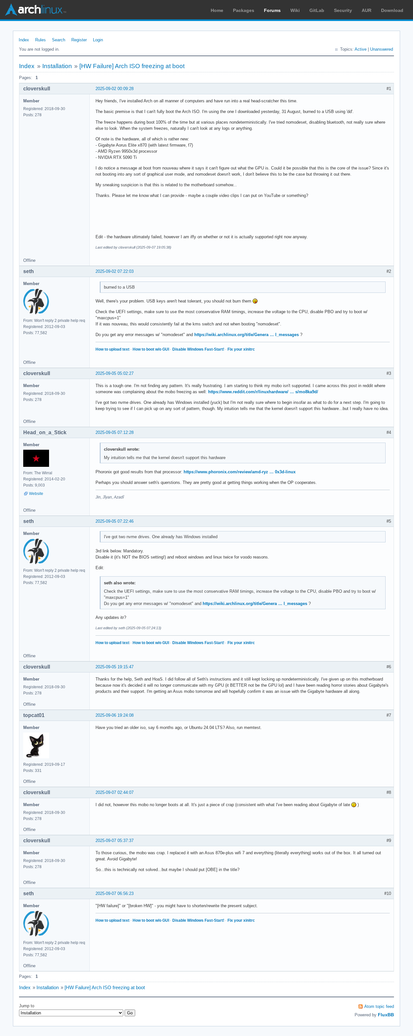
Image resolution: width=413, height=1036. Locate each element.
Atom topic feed (379, 1006)
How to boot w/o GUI (151, 349)
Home (217, 10)
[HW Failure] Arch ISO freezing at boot (132, 66)
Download (392, 10)
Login (98, 39)
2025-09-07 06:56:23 (115, 893)
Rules (40, 39)
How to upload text (112, 349)
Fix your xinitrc (241, 349)
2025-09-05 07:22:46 (115, 521)
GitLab (316, 10)
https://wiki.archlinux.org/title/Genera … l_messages (246, 334)
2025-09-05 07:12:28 (115, 432)
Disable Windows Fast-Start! (198, 349)
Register (79, 39)
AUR (366, 10)
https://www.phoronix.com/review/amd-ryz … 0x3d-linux (240, 471)
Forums (272, 10)
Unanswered (381, 49)
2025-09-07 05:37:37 (115, 840)
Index (24, 39)
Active (361, 49)
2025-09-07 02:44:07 (115, 792)
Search (58, 39)
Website (36, 493)
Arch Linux (35, 9)
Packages (243, 10)
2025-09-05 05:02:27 (115, 373)
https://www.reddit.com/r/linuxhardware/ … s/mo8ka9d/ (263, 391)
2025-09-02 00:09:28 (115, 88)
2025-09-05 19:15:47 (115, 666)
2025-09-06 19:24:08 (115, 715)
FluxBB (386, 1014)
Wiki (295, 10)
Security (343, 10)
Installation (57, 66)
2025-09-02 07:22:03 (115, 271)
